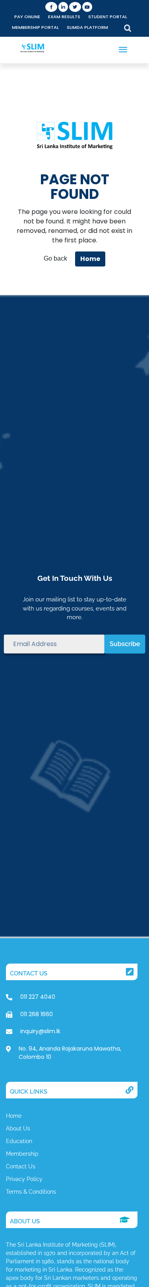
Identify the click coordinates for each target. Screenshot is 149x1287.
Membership (22, 1154)
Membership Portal (35, 27)
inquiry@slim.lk (40, 1031)
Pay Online (27, 16)
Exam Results (64, 16)
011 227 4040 (37, 997)
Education (19, 1141)
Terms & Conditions (31, 1192)
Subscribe (125, 644)
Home (90, 258)
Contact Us (20, 1166)
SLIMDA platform (87, 27)
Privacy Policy (24, 1179)
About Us (18, 1128)
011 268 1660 (36, 1014)
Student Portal (107, 16)
